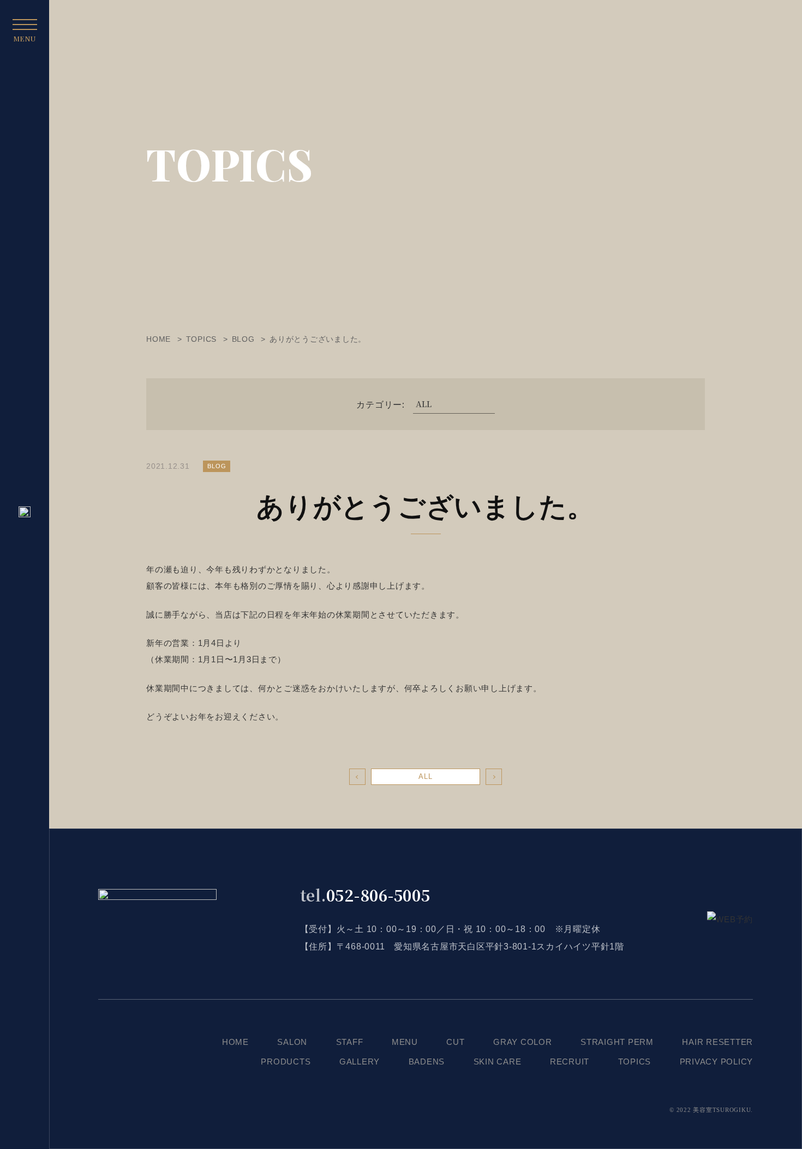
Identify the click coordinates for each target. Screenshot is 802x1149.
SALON (292, 1042)
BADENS (427, 1061)
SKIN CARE (498, 1061)
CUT (455, 1042)
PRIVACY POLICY (716, 1061)
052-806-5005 (365, 895)
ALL (425, 776)
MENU (405, 1042)
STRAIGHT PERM (617, 1042)
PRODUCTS (285, 1061)
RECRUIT (569, 1061)
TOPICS (634, 1061)
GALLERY (359, 1061)
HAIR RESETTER (717, 1042)
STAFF (349, 1042)
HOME (235, 1042)
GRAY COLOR (522, 1042)
